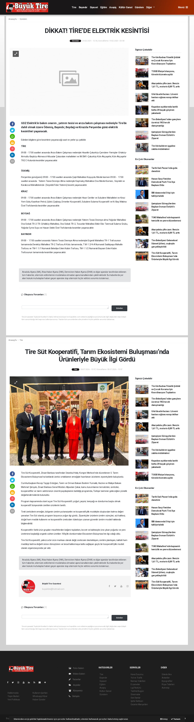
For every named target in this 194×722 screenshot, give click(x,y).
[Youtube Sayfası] (25, 682)
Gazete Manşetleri (139, 704)
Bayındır (83, 7)
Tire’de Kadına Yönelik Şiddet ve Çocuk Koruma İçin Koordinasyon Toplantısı (165, 60)
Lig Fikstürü (136, 688)
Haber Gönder (39, 699)
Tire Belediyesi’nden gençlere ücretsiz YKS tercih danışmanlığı (166, 122)
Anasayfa (12, 19)
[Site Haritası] (41, 682)
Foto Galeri (78, 668)
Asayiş (112, 7)
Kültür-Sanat (125, 7)
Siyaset (94, 7)
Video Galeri (78, 674)
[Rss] (35, 682)
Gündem (139, 7)
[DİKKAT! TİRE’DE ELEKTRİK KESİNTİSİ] (69, 81)
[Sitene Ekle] (46, 682)
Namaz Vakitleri (138, 681)
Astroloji (165, 688)
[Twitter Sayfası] (14, 682)
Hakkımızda (13, 693)
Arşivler (76, 685)
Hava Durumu (137, 674)
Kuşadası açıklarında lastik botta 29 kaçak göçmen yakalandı (164, 110)
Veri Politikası (14, 699)
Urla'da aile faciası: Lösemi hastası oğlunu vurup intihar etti (164, 97)
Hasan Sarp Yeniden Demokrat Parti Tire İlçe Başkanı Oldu (163, 182)
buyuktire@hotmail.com (53, 589)
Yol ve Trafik (136, 678)
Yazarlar (76, 679)
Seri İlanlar (135, 698)
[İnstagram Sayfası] (19, 682)
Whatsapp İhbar (40, 696)
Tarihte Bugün (137, 691)
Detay (165, 719)
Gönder (119, 308)
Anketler (166, 678)
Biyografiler (167, 681)
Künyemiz (78, 690)
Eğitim (103, 7)
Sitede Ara (167, 674)
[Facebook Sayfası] (9, 682)
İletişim (76, 696)
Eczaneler (135, 684)
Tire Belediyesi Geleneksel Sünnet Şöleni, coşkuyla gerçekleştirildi (164, 243)
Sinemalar (135, 694)
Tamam (176, 719)
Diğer (149, 7)
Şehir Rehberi (137, 701)
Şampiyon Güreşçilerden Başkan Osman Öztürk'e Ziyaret (163, 135)
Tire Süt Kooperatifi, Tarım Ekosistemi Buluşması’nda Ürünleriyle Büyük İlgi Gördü (165, 256)
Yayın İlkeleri (13, 696)
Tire (74, 7)
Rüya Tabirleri (168, 684)
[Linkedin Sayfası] (30, 682)
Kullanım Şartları (40, 693)
